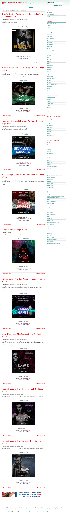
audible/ (49, 164)
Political (49, 82)
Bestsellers (50, 121)
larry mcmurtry (50, 231)
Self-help (49, 93)
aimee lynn (50, 218)
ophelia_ (26, 27)
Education (49, 46)
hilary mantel (50, 212)
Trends (41, 511)
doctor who (50, 162)
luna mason (50, 183)
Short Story (50, 135)
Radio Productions (52, 84)
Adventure (49, 27)
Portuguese (50, 153)
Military (49, 131)
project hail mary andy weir (54, 175)
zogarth (49, 205)
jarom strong (50, 192)
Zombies (49, 109)
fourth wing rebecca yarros (54, 243)
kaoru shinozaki (51, 214)
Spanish (49, 149)
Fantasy (49, 48)
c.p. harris (49, 210)
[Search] (65, 3)
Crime (48, 40)
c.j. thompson (50, 208)
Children (49, 12)
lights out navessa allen (53, 222)
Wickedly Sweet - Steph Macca (14, 229)
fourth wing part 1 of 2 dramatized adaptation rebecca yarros (55, 197)
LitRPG (49, 70)
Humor (49, 59)
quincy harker (50, 203)
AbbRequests (26, 238)
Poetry (49, 80)
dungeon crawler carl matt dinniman (56, 194)
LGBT (48, 63)
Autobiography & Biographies (54, 32)
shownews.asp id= (52, 166)
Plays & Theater (51, 78)
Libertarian (50, 129)
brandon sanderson (52, 239)
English (49, 142)
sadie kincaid (50, 224)
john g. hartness (51, 177)
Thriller (49, 101)
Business (49, 34)
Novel (48, 133)
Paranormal (50, 76)
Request (35, 3)
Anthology (49, 119)
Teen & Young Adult (52, 14)
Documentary (50, 125)
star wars (49, 235)
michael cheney (51, 173)
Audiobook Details (7, 62)
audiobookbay (28, 511)
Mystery (49, 74)
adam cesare (50, 229)
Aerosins (26, 400)
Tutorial (49, 105)
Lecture (49, 61)
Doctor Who (50, 44)
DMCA (44, 511)
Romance (49, 86)
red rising (49, 233)
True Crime (50, 103)
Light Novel (50, 65)
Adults (48, 16)
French (49, 147)
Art (48, 30)
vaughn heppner (51, 201)
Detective (49, 42)
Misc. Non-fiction (51, 72)
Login (30, 3)
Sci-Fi (48, 88)
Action (48, 25)
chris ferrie (50, 241)
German (49, 151)
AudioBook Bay (16, 2)
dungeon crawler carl (52, 171)
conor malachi (50, 187)
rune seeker (50, 185)
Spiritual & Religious (52, 95)
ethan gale (50, 179)
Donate (31, 7)
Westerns (49, 107)
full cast (49, 160)
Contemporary (51, 38)
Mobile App (49, 511)
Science (49, 91)
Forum (40, 3)
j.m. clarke (49, 168)
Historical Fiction (51, 53)
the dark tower (50, 237)
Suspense (49, 99)
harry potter (50, 220)
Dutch (48, 145)
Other (48, 112)
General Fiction (51, 51)
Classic (49, 123)
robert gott (49, 216)
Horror (49, 57)
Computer (49, 36)
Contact (37, 511)
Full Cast (49, 127)
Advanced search (57, 5)
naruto (49, 181)
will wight (49, 227)
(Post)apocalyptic (51, 23)
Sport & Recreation (52, 97)
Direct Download (41, 62)
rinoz (48, 199)
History (49, 55)
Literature (49, 67)
